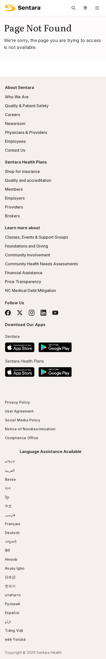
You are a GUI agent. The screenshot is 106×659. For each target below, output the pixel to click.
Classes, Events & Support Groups (36, 237)
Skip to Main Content (7, 7)
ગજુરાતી (11, 541)
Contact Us (15, 150)
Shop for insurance (22, 171)
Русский (12, 604)
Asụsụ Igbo (14, 568)
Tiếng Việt (14, 630)
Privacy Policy (17, 402)
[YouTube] (55, 312)
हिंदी (7, 550)
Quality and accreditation (28, 180)
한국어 (10, 586)
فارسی (10, 515)
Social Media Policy (22, 420)
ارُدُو (8, 621)
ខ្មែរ (7, 497)
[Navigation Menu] (97, 8)
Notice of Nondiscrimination (30, 429)
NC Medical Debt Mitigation (30, 290)
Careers (12, 114)
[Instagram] (32, 312)
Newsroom (15, 123)
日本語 (10, 577)
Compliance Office (21, 438)
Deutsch (12, 533)
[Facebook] (8, 313)
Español (12, 613)
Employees (15, 141)
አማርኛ (10, 461)
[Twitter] (20, 313)
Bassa (10, 479)
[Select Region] (85, 8)
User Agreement (19, 411)
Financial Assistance (23, 272)
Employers (15, 198)
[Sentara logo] (22, 8)
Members (14, 189)
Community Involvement (27, 254)
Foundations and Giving (26, 246)
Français (12, 524)
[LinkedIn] (43, 312)
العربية (10, 470)
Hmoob (11, 559)
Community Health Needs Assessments (41, 263)
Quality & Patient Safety (27, 105)
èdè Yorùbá (15, 639)
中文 (8, 506)
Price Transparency (23, 281)
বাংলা (8, 488)
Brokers (12, 215)
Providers (14, 207)
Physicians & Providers (26, 132)
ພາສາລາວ (13, 595)
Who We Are (17, 96)
